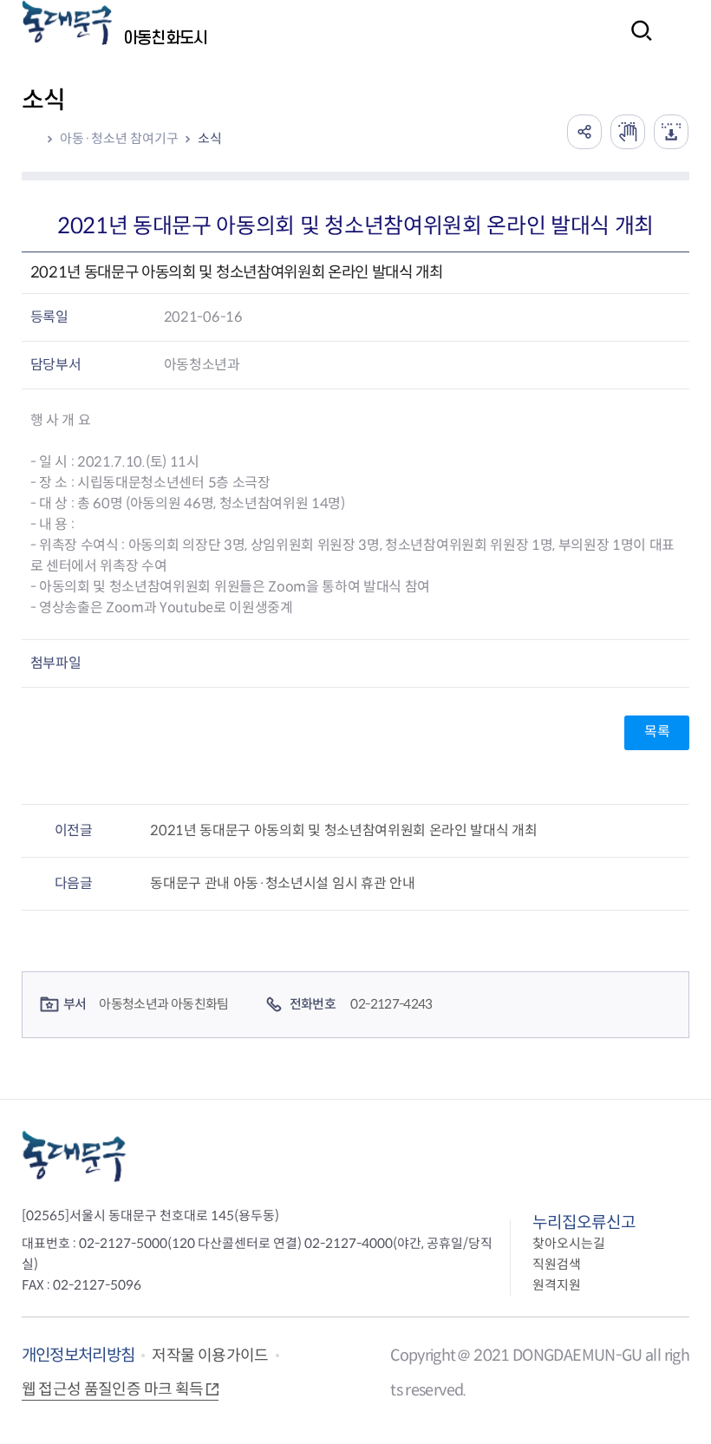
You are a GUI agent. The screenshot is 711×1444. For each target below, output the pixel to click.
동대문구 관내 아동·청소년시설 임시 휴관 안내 (282, 883)
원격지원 (556, 1285)
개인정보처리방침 (78, 1355)
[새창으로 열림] (627, 131)
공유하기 (584, 131)
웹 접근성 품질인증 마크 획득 (113, 1389)
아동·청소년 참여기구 (119, 138)
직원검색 (556, 1264)
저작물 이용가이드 (210, 1355)
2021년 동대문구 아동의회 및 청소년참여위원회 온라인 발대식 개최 (343, 830)
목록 (656, 731)
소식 (210, 138)
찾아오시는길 (568, 1243)
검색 (636, 42)
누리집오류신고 (584, 1222)
